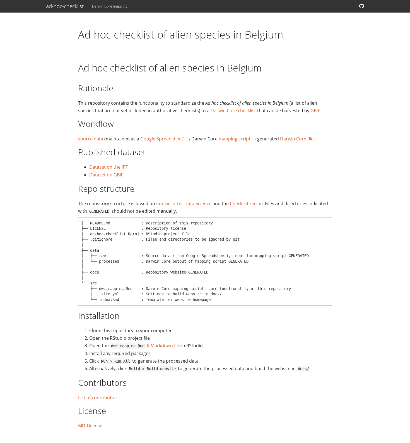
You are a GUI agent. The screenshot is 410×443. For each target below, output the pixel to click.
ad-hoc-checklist (65, 6)
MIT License (90, 426)
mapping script (234, 139)
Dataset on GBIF (106, 175)
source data (90, 139)
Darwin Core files (298, 139)
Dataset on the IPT (108, 167)
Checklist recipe (246, 203)
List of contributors (98, 397)
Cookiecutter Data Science (183, 203)
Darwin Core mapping (109, 6)
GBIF (315, 110)
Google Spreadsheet (161, 139)
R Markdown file (163, 346)
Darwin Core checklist (233, 110)
